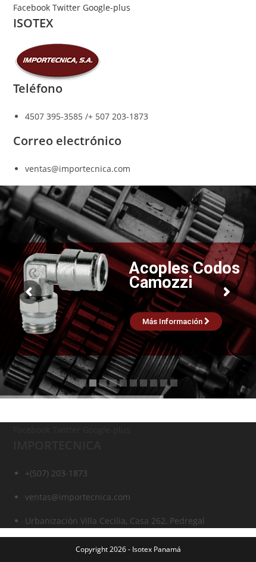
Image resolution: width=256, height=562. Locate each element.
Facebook (32, 7)
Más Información (173, 321)
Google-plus (106, 7)
